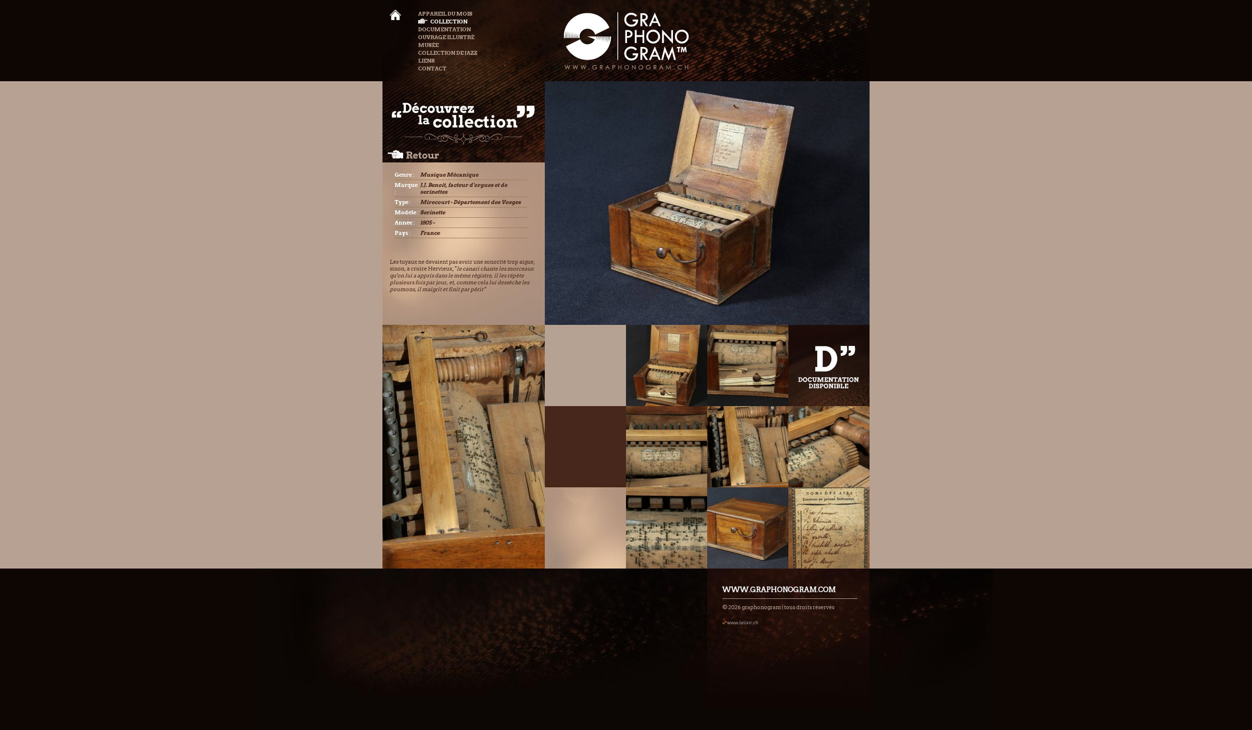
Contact (432, 68)
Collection (449, 21)
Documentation (444, 29)
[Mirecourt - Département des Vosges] (666, 365)
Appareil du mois (445, 13)
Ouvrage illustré (446, 37)
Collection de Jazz (447, 52)
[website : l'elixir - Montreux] (740, 621)
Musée (428, 45)
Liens (426, 60)
